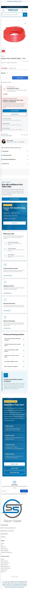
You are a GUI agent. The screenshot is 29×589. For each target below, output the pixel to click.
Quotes (2, 559)
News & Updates (4, 550)
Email (15, 141)
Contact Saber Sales (14, 472)
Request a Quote (14, 464)
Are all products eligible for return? (11, 361)
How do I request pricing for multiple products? (11, 350)
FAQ (2, 545)
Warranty (3, 571)
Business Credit (14, 468)
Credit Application (5, 562)
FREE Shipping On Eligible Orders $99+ (14, 1)
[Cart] (25, 10)
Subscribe (24, 491)
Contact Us (3, 547)
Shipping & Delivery (5, 566)
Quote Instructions (14, 226)
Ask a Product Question (14, 199)
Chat (13, 141)
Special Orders (4, 570)
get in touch (9, 135)
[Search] (25, 15)
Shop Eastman (14, 222)
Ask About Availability (15, 110)
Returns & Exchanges (5, 568)
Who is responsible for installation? (11, 366)
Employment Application (6, 552)
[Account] (22, 10)
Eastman (2, 56)
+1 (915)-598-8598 (20, 141)
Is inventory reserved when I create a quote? (11, 356)
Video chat (9, 141)
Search (2, 543)
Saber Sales (7, 581)
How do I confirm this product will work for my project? (12, 339)
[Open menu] (3, 10)
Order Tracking (4, 548)
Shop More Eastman (14, 114)
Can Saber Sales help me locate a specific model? (12, 345)
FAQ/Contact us (4, 564)
